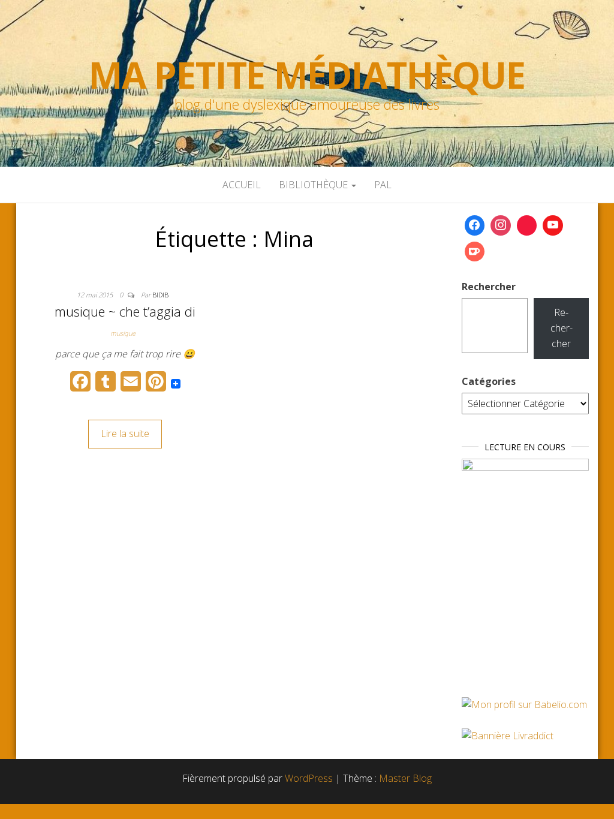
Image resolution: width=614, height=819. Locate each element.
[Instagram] (500, 225)
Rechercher (489, 286)
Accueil (241, 184)
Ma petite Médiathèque (307, 75)
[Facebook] (475, 225)
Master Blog (405, 778)
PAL (383, 184)
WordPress (309, 778)
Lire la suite (125, 433)
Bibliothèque (314, 184)
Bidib (160, 294)
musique (123, 333)
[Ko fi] (475, 252)
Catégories (489, 381)
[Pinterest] (527, 225)
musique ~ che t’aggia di (125, 311)
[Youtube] (553, 225)
